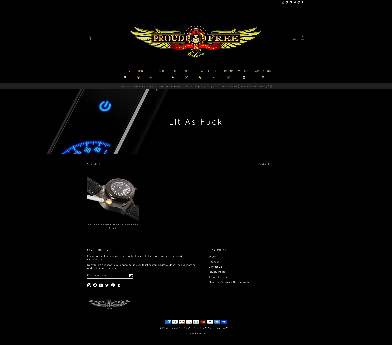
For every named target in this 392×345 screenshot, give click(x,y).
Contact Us (215, 266)
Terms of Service (219, 277)
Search (213, 256)
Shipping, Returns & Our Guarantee (230, 282)
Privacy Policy (217, 271)
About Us (214, 261)
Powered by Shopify (196, 333)
